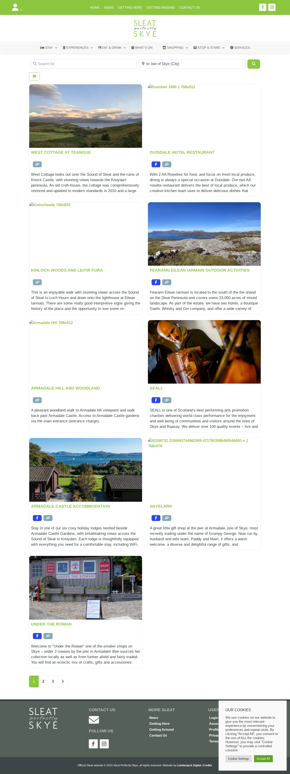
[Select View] (34, 76)
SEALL (156, 388)
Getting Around (160, 7)
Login (213, 718)
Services (241, 47)
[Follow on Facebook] (262, 7)
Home (95, 7)
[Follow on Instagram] (272, 7)
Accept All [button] (263, 758)
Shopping (175, 47)
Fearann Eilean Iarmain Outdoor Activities (200, 270)
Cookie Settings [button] (238, 758)
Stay (48, 47)
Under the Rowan (51, 624)
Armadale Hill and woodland (65, 388)
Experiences (76, 47)
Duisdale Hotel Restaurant (182, 152)
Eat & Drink (111, 47)
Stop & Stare (208, 47)
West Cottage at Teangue (61, 152)
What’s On (143, 47)
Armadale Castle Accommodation (70, 506)
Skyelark (161, 506)
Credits (207, 765)
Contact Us (189, 7)
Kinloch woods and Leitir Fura (67, 270)
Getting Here (130, 7)
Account (215, 723)
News (109, 7)
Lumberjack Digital (189, 765)
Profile (214, 729)
